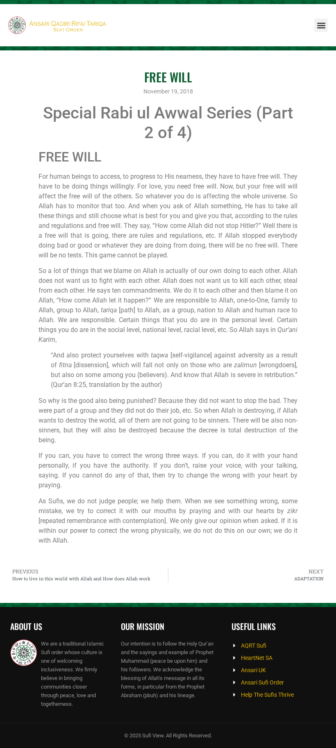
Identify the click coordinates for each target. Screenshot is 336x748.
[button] (321, 25)
